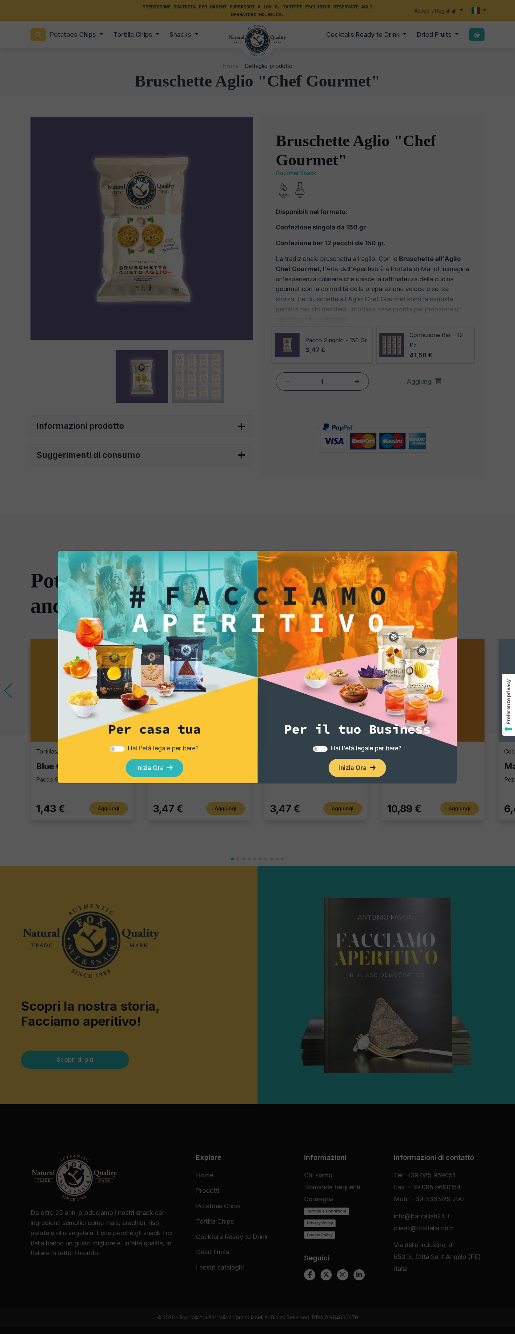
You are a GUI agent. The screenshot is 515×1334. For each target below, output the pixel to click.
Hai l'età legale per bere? (163, 748)
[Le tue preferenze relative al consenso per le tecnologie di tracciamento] (508, 705)
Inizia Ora (151, 767)
